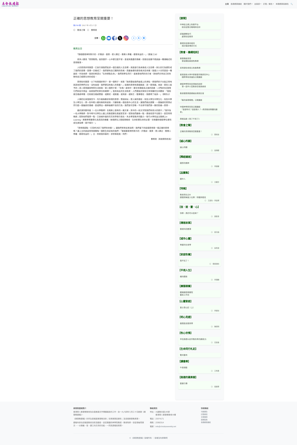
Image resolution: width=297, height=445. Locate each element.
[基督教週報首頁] (10, 4)
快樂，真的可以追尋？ (189, 213)
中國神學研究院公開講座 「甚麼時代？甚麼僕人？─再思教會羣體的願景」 (198, 109)
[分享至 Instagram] (126, 38)
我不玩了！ (184, 261)
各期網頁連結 (236, 4)
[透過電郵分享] (109, 38)
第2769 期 (77, 25)
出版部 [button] (257, 4)
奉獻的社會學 (185, 245)
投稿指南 (204, 420)
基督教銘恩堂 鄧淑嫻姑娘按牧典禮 (189, 60)
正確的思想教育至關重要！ (191, 131)
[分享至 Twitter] (120, 38)
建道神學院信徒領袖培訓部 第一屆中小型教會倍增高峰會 (193, 85)
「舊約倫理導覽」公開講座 (191, 100)
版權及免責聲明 (161, 438)
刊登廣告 (204, 412)
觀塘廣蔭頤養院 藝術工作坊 (186, 293)
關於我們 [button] (247, 4)
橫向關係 (183, 277)
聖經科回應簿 (185, 229)
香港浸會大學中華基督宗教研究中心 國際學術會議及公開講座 (195, 76)
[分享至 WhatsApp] (103, 38)
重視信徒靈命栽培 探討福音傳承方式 (188, 44)
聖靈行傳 (183, 383)
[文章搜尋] (295, 4)
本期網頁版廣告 (282, 4)
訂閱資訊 (204, 414)
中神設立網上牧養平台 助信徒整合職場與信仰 (190, 26)
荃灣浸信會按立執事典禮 (190, 68)
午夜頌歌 (183, 368)
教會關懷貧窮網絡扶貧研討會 (192, 93)
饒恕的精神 (184, 163)
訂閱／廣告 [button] (267, 4)
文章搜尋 (204, 417)
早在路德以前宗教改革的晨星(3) (193, 339)
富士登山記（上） (187, 308)
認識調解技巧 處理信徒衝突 (186, 35)
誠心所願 (183, 147)
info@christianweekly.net (165, 426)
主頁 (227, 4)
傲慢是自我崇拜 (186, 323)
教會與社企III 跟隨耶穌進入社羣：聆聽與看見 (193, 196)
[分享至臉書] (114, 38)
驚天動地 (183, 355)
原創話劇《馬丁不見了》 (190, 119)
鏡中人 (183, 179)
